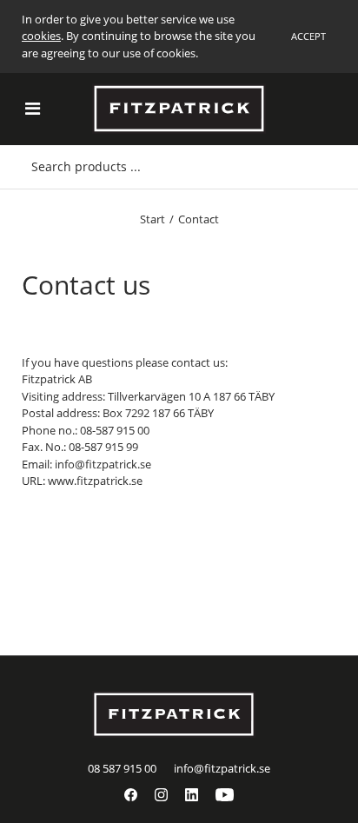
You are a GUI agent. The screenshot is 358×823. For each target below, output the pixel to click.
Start (152, 219)
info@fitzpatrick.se (222, 768)
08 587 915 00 (122, 768)
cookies (41, 35)
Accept (308, 36)
